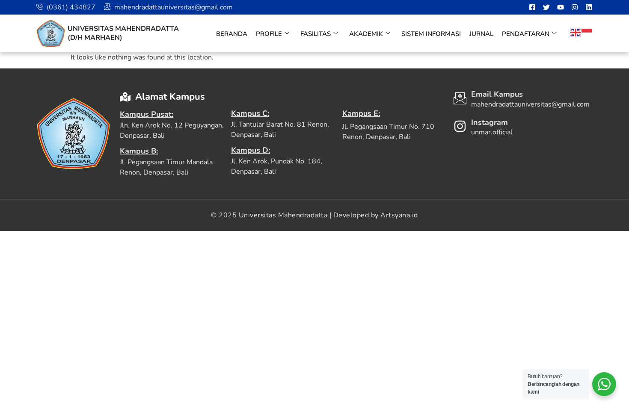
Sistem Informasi (431, 34)
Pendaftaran (525, 34)
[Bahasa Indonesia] (587, 32)
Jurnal (481, 34)
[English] (576, 32)
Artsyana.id (399, 215)
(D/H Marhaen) (95, 37)
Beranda (231, 34)
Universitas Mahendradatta (123, 28)
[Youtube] (560, 7)
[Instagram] (575, 7)
